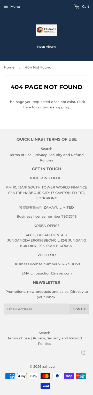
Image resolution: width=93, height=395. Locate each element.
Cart (85, 6)
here (27, 107)
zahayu (48, 366)
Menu (15, 6)
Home (9, 67)
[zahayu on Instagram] (84, 353)
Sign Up (79, 309)
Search (46, 149)
